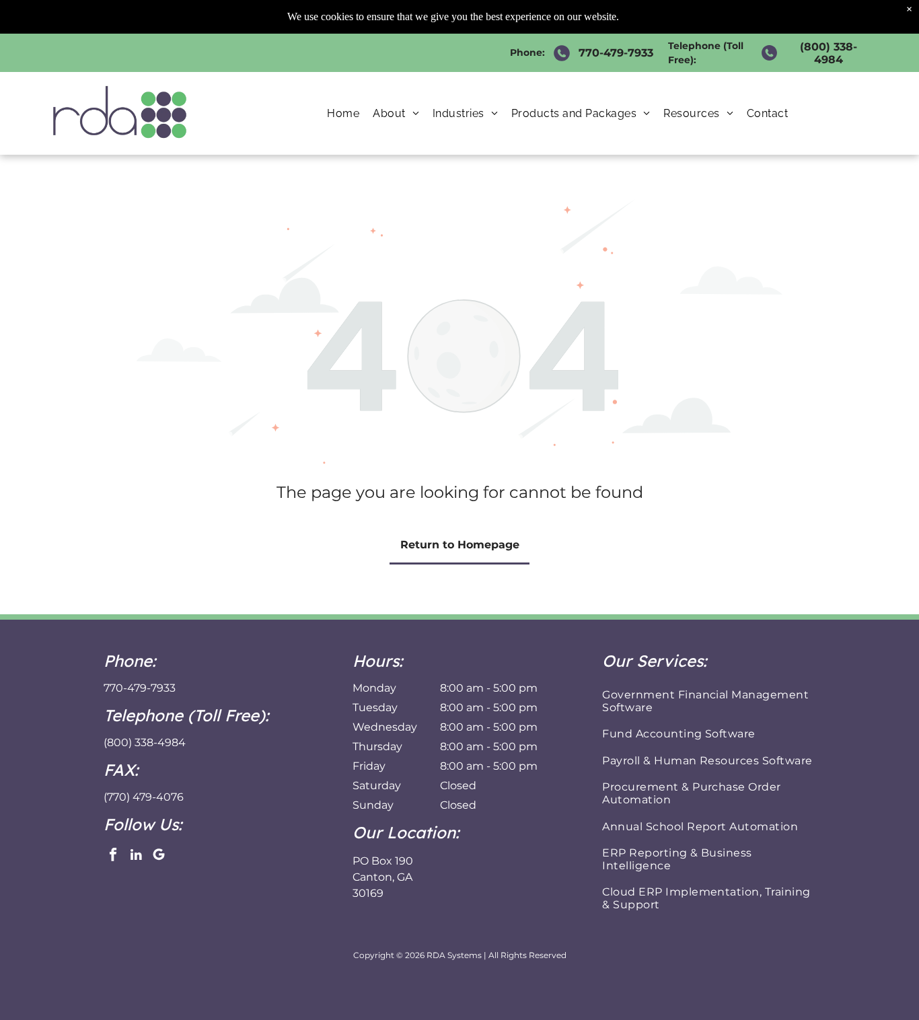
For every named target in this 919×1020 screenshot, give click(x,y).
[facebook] (113, 856)
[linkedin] (136, 856)
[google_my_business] (159, 856)
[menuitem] (343, 113)
